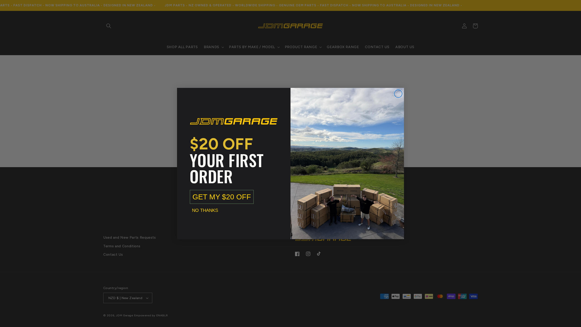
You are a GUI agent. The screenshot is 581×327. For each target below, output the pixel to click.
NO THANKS (205, 210)
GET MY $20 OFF (221, 197)
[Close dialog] (398, 94)
